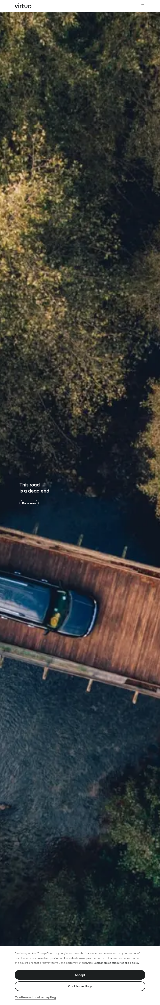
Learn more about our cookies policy (116, 963)
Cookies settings (80, 986)
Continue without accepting (35, 997)
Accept (80, 975)
